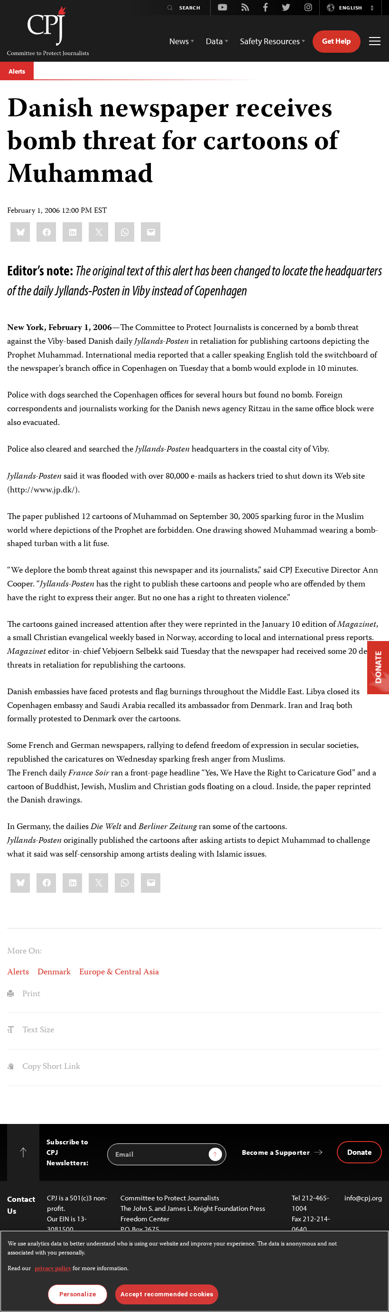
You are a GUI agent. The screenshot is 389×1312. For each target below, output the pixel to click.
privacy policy (53, 1269)
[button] (371, 7)
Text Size (37, 1030)
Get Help (336, 41)
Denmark (54, 972)
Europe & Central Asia (119, 972)
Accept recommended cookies (166, 1294)
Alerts (17, 71)
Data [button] (214, 41)
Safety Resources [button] (270, 41)
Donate (359, 1152)
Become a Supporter (276, 1152)
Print (30, 994)
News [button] (179, 41)
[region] (194, 1271)
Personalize (77, 1294)
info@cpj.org (363, 1197)
